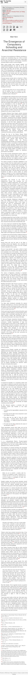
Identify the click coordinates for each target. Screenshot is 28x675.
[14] (19, 533)
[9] (14, 425)
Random (2, 672)
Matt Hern (9, 10)
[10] (14, 478)
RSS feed (7, 672)
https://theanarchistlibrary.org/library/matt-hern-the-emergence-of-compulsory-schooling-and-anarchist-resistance (13, 22)
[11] (7, 494)
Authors (15, 672)
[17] (10, 581)
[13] (20, 529)
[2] (21, 103)
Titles (11, 672)
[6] (14, 308)
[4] (26, 232)
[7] (12, 333)
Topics (19, 672)
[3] (3, 177)
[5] (21, 270)
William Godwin (6, 13)
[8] (13, 402)
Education (8, 11)
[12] (23, 507)
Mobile (14, 674)
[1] (16, 93)
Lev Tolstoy (22, 11)
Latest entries (25, 672)
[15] (13, 542)
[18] (20, 588)
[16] (18, 558)
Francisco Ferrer (15, 11)
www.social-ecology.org (8, 17)
